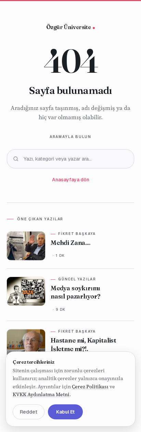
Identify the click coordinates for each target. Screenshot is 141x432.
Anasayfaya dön (70, 180)
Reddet (28, 412)
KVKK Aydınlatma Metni (41, 394)
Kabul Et (65, 412)
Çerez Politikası (90, 386)
